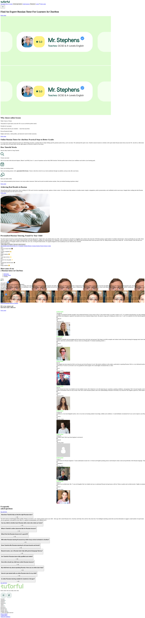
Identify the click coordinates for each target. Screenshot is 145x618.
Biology (30, 246)
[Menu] (3, 7)
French (42, 246)
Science (46, 246)
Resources (32, 4)
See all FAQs (4, 511)
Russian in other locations (19, 244)
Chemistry (21, 246)
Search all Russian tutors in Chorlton (9, 303)
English (26, 246)
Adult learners (26, 4)
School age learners (17, 4)
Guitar (49, 246)
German (34, 246)
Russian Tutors (7, 275)
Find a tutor (3, 15)
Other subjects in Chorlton (7, 244)
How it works (9, 4)
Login (37, 4)
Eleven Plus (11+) (14, 246)
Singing (38, 246)
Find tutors (6, 273)
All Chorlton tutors (5, 246)
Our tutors (3, 4)
